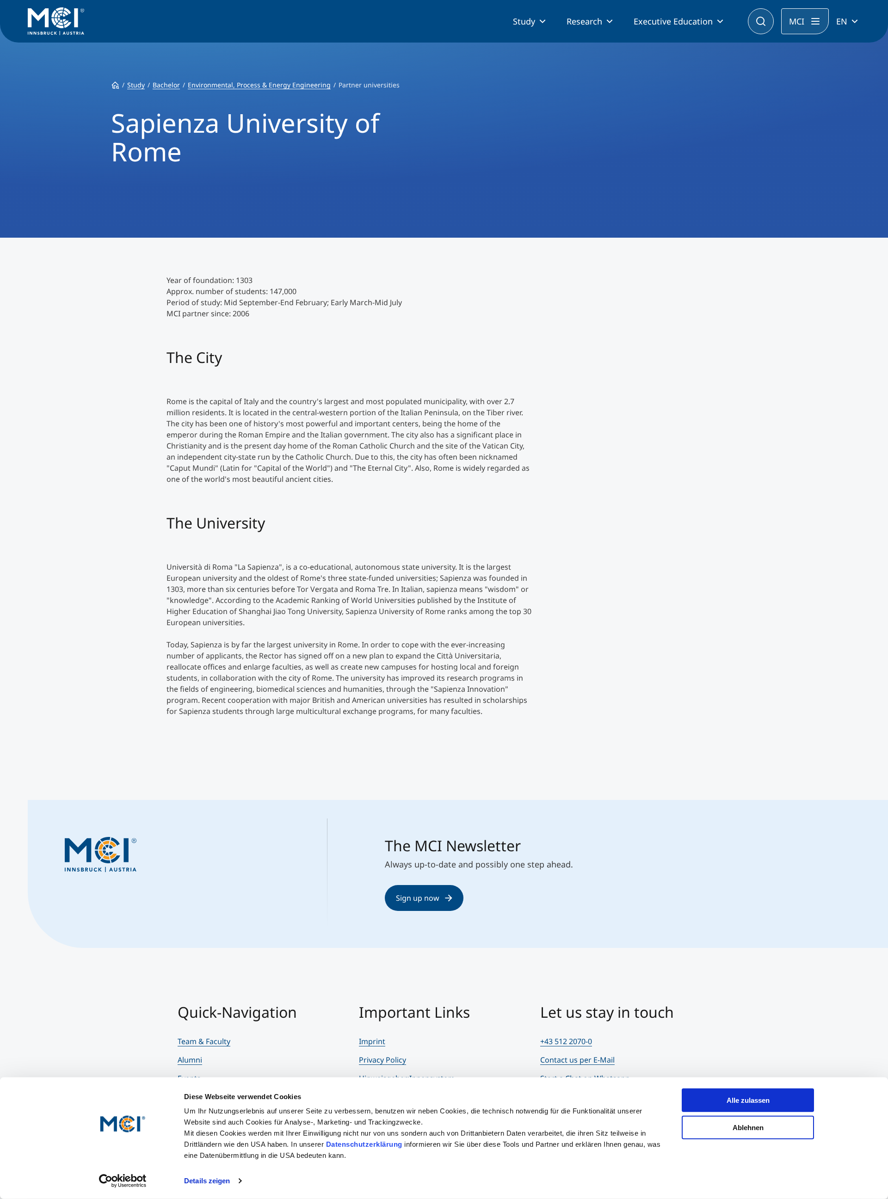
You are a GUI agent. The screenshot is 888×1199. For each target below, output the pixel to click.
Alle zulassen (748, 1100)
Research (584, 21)
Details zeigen (207, 1181)
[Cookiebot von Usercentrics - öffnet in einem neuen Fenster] (122, 1181)
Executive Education (673, 21)
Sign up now (417, 898)
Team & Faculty (204, 1041)
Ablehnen (748, 1127)
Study (524, 21)
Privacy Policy (382, 1060)
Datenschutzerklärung (364, 1144)
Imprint (372, 1041)
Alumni (190, 1060)
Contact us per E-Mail (577, 1060)
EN (841, 21)
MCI (796, 21)
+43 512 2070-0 (566, 1041)
